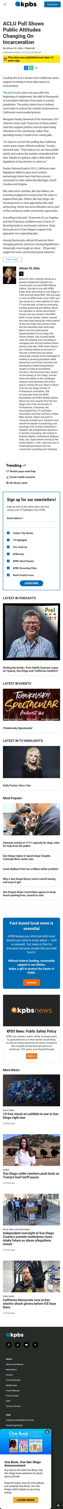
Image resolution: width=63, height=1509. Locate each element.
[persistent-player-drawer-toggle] (59, 1505)
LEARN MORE (26, 1500)
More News (11, 1070)
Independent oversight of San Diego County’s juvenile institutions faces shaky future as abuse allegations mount (28, 1238)
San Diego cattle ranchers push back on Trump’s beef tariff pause (31, 1175)
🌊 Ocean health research (20, 477)
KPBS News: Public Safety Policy (31, 1031)
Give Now (52, 4)
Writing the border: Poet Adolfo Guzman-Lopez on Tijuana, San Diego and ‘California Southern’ (30, 669)
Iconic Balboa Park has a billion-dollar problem (30, 869)
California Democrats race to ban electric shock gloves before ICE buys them (29, 1303)
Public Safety (12, 259)
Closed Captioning (14, 1425)
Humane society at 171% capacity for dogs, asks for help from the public (31, 844)
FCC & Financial (13, 1380)
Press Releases (12, 1390)
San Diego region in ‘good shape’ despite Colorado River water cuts (26, 857)
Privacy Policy (12, 1396)
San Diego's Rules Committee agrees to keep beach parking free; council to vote (29, 894)
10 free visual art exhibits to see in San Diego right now (30, 1115)
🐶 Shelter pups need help (21, 471)
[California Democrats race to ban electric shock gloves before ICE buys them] (31, 1276)
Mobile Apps (11, 1385)
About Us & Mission (14, 1364)
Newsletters (11, 1369)
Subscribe (31, 583)
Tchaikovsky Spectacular (18, 728)
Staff (8, 1401)
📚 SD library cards (17, 482)
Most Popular (12, 798)
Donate (31, 982)
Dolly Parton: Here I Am (17, 785)
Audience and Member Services (20, 1420)
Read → (31, 1056)
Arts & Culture (9, 1110)
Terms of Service (13, 1406)
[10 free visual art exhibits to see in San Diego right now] (31, 1090)
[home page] (25, 4)
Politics (6, 1170)
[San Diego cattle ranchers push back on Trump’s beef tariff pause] (31, 1150)
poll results (14, 92)
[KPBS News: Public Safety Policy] (31, 1010)
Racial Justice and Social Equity (16, 1229)
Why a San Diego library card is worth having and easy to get (29, 880)
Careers (9, 1375)
